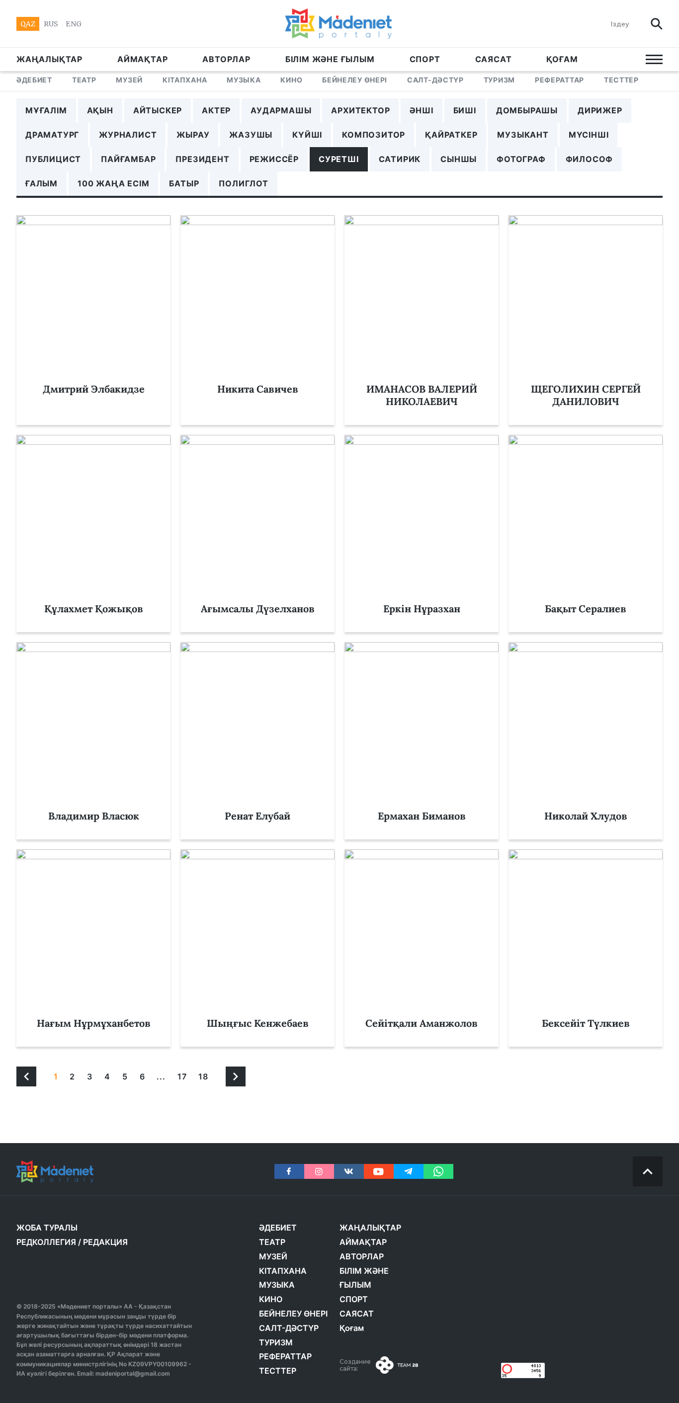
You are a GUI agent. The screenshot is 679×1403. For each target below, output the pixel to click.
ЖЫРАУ (192, 135)
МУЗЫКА (243, 80)
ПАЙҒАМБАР (128, 159)
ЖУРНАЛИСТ (128, 135)
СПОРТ (425, 59)
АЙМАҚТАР (142, 59)
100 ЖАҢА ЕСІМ (113, 183)
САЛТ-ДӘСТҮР (435, 80)
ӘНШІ (421, 110)
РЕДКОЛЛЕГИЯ (46, 1242)
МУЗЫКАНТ (522, 135)
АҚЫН (100, 110)
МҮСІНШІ (589, 135)
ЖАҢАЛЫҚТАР (49, 59)
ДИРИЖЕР (600, 110)
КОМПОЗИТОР (373, 135)
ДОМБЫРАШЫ (527, 110)
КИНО (291, 80)
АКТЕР (216, 110)
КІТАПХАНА (185, 80)
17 (182, 1076)
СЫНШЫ (458, 159)
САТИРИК (400, 159)
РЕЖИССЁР (274, 159)
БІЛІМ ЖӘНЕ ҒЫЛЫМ (330, 59)
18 (203, 1076)
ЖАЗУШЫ (250, 135)
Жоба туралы (47, 1228)
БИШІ (464, 110)
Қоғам (562, 59)
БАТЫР (184, 183)
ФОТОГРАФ (521, 159)
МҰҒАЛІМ (46, 110)
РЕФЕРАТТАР (559, 80)
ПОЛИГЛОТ (243, 183)
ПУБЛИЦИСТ (53, 159)
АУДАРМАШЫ (281, 110)
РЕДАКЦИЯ (105, 1242)
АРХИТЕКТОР (360, 110)
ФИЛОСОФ (589, 159)
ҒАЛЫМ (41, 183)
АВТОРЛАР (226, 59)
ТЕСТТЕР (621, 80)
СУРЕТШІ (339, 159)
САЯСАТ (493, 59)
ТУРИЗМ (499, 80)
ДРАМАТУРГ (52, 135)
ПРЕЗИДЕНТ (202, 159)
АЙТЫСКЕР (157, 110)
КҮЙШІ (307, 135)
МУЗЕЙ (129, 80)
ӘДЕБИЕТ (34, 80)
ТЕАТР (84, 80)
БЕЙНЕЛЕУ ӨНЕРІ (354, 80)
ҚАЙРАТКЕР (451, 135)
